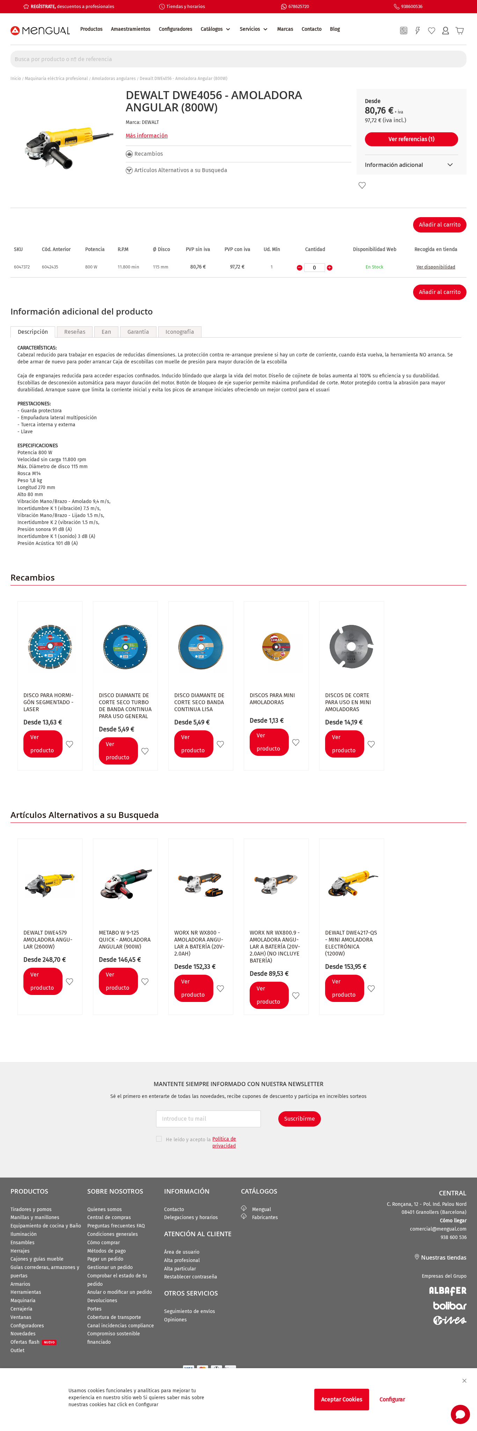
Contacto (312, 29)
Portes (94, 1309)
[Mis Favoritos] (432, 31)
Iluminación (23, 1234)
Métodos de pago (106, 1251)
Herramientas (25, 1292)
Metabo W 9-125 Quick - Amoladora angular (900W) (125, 939)
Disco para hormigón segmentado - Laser (48, 702)
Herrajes (20, 1251)
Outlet (17, 1350)
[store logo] (40, 30)
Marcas (285, 29)
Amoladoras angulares (114, 78)
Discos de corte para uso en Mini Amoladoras (348, 702)
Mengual (259, 1209)
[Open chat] (460, 1414)
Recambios (148, 153)
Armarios (20, 1284)
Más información (147, 135)
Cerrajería (21, 1309)
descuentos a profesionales (72, 6)
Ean (106, 332)
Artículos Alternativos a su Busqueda (180, 170)
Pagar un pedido (105, 1259)
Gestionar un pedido (110, 1267)
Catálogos (212, 29)
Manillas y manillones (34, 1217)
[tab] (32, 332)
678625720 (298, 6)
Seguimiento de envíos (189, 1311)
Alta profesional (182, 1260)
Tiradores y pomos (31, 1209)
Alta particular (180, 1269)
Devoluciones (102, 1301)
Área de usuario (181, 1252)
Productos (91, 29)
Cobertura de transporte (114, 1317)
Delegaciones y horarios (191, 1217)
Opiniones (175, 1320)
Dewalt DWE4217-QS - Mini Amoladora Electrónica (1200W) (351, 943)
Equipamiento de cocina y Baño (45, 1226)
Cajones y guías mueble (37, 1259)
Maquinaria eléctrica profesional (56, 78)
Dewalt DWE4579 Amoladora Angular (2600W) (47, 939)
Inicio (15, 78)
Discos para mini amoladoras (272, 699)
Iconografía (180, 332)
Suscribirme (299, 1118)
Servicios (250, 29)
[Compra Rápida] (418, 31)
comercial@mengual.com (438, 1229)
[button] (362, 185)
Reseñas (74, 332)
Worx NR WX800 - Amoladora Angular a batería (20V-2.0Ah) (199, 943)
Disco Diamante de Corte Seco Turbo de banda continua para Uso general (125, 706)
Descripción (33, 332)
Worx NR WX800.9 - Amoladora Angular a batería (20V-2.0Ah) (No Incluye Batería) (275, 946)
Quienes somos (104, 1209)
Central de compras (109, 1217)
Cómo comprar (103, 1243)
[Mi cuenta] (446, 31)
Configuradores (175, 29)
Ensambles (22, 1243)
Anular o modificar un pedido (119, 1292)
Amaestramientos (131, 29)
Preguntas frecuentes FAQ (116, 1226)
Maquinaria (23, 1301)
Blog (335, 29)
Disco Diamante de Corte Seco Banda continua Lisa (199, 702)
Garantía (138, 332)
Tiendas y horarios (186, 6)
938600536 (412, 6)
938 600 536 (454, 1237)
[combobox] (238, 59)
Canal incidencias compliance (120, 1326)
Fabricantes (262, 1217)
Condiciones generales (112, 1234)
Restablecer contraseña (190, 1277)
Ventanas (20, 1317)
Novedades (23, 1334)
